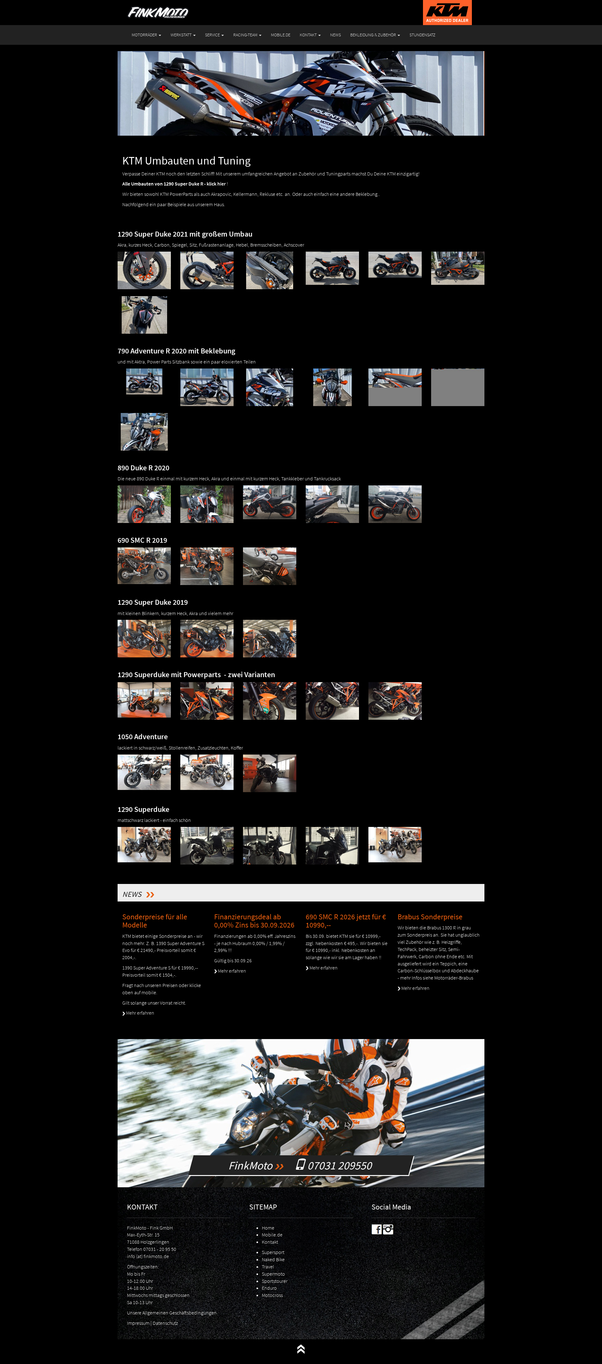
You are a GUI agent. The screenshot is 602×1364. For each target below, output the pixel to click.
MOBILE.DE (280, 35)
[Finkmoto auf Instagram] (388, 1229)
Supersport (273, 1252)
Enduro (269, 1288)
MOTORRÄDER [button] (145, 35)
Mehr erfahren (139, 1013)
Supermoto (273, 1274)
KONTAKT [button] (309, 35)
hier (221, 183)
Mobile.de (272, 1234)
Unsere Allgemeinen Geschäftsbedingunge (170, 1312)
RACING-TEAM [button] (245, 35)
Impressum (138, 1323)
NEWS (335, 35)
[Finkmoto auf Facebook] (377, 1229)
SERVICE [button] (213, 35)
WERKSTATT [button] (182, 35)
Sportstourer (275, 1281)
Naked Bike (273, 1259)
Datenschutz (165, 1323)
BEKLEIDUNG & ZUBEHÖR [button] (373, 35)
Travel (268, 1266)
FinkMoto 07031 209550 (300, 1165)
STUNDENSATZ (422, 35)
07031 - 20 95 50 (159, 1249)
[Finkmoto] (158, 8)
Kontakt (270, 1242)
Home (268, 1228)
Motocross (272, 1295)
